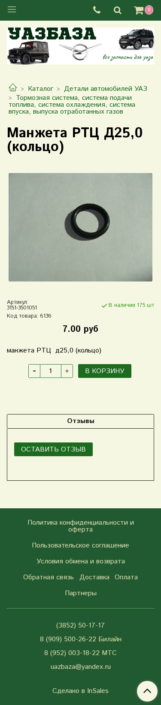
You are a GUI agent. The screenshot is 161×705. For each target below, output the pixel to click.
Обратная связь (48, 577)
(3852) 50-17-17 (80, 626)
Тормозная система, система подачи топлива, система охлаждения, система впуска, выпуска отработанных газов (72, 105)
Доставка (94, 577)
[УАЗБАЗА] (80, 44)
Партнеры (81, 593)
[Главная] (13, 89)
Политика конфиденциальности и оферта (80, 526)
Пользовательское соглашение (80, 545)
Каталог (40, 89)
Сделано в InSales (80, 691)
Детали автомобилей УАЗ (105, 89)
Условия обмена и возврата (80, 561)
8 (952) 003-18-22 (72, 653)
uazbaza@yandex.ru (81, 667)
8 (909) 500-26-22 (68, 639)
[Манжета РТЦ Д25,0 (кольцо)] (80, 227)
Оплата (126, 577)
